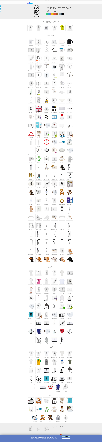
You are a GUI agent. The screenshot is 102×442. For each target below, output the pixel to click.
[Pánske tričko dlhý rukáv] (32, 367)
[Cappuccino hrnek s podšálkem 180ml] (47, 105)
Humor (37, 430)
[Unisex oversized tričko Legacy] (62, 350)
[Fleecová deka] (70, 55)
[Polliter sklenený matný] (32, 63)
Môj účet (61, 432)
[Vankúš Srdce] (39, 63)
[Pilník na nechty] (62, 336)
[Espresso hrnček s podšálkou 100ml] (55, 55)
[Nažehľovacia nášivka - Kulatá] (32, 80)
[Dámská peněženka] (55, 336)
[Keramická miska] (39, 197)
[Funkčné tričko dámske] (39, 303)
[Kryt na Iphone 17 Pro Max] (55, 222)
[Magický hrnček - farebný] (55, 105)
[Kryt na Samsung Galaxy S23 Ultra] (47, 247)
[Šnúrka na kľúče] (32, 55)
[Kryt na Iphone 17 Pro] (47, 172)
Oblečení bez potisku (54, 426)
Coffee (45, 430)
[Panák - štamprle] (55, 197)
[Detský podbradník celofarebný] (59, 414)
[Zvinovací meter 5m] (39, 375)
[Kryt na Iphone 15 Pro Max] (32, 147)
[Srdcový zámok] (70, 122)
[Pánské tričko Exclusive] (55, 350)
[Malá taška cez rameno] (62, 367)
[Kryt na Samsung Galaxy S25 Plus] (47, 239)
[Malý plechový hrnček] (62, 80)
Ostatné (38, 431)
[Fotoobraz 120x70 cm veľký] (32, 122)
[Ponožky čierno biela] (55, 367)
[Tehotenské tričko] (47, 311)
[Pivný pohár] (70, 155)
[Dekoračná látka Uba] (47, 328)
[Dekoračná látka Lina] (70, 147)
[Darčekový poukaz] (70, 197)
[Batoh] (47, 303)
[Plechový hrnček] (55, 38)
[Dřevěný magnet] (62, 247)
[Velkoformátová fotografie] (39, 172)
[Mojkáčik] (66, 414)
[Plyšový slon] (39, 130)
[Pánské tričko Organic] (47, 350)
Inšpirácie (42, 2)
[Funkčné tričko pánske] (70, 350)
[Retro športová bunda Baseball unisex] (39, 328)
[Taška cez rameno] (62, 311)
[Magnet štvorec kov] (47, 63)
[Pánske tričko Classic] (32, 350)
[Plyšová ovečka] (62, 155)
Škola (45, 425)
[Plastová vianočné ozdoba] (62, 197)
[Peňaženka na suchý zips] (70, 375)
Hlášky (37, 427)
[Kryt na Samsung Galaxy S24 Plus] (62, 239)
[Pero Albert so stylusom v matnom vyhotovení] (55, 247)
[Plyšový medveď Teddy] (43, 414)
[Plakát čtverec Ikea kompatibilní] (70, 172)
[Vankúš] (39, 38)
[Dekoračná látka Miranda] (55, 311)
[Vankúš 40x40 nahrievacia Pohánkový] (70, 130)
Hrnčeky (30, 425)
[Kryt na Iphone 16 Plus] (70, 222)
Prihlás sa (63, 2)
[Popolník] (62, 147)
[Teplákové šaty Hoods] (47, 336)
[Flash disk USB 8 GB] (70, 105)
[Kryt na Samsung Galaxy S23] (32, 247)
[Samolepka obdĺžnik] (62, 38)
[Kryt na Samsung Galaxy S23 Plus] (39, 247)
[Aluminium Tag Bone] (47, 155)
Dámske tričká (30, 430)
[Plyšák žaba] (39, 155)
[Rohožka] (62, 130)
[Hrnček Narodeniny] (55, 147)
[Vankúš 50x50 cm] (62, 55)
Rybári (45, 431)
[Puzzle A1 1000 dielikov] (39, 122)
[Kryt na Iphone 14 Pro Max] (39, 239)
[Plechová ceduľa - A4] (32, 105)
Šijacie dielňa (30, 427)
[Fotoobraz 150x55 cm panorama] (70, 80)
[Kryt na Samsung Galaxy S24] (55, 239)
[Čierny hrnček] (70, 38)
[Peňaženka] (62, 375)
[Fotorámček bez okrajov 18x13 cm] (32, 155)
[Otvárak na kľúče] (32, 197)
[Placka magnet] (39, 55)
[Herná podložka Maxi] (62, 105)
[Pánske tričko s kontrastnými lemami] (39, 367)
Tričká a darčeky (37, 2)
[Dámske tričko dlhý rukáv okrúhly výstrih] (62, 328)
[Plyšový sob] (51, 414)
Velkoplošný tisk (54, 425)
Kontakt (66, 2)
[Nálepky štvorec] (47, 55)
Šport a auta (38, 426)
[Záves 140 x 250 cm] (32, 222)
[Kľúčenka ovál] (55, 303)
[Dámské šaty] (32, 286)
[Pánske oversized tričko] (47, 286)
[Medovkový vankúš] (47, 130)
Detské (37, 428)
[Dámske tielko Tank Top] (39, 286)
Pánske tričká (30, 426)
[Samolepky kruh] (47, 38)
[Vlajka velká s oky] (62, 286)
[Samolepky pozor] (32, 130)
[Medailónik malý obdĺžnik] (39, 336)
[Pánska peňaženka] (47, 367)
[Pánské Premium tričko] (39, 350)
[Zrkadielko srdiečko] (70, 328)
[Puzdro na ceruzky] (35, 414)
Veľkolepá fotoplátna (46, 429)
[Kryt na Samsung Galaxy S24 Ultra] (70, 239)
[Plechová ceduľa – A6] (55, 155)
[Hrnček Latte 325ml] (62, 63)
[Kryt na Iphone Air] (62, 222)
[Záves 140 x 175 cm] (39, 222)
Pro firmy (53, 427)
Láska (37, 425)
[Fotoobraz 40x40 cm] (55, 80)
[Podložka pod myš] (55, 63)
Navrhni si (47, 2)
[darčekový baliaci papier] (39, 105)
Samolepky (30, 428)
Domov (30, 431)
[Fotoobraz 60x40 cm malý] (39, 80)
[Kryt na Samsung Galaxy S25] (55, 172)
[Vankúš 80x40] (47, 80)
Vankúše (30, 429)
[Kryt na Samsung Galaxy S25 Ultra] (62, 172)
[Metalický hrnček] (32, 172)
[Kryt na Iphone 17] (47, 222)
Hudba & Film (38, 429)
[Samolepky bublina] (47, 197)
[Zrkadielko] (32, 328)
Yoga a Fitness (46, 427)
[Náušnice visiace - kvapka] (55, 328)
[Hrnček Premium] (32, 38)
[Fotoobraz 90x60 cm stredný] (62, 122)
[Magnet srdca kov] (39, 147)
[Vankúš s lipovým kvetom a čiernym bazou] (55, 130)
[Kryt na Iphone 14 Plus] (32, 239)
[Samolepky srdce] (70, 63)
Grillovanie (45, 426)
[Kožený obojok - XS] (70, 247)
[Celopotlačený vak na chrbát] (32, 311)
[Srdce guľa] (55, 122)
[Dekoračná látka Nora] (47, 122)
